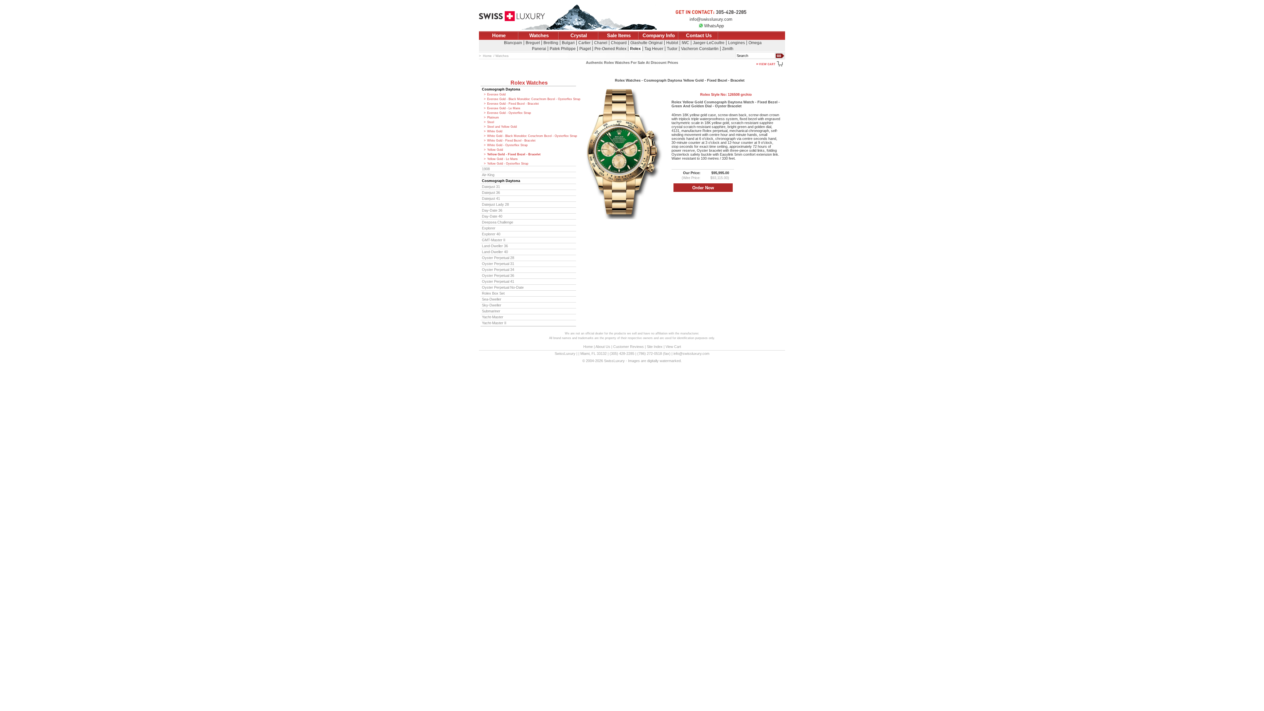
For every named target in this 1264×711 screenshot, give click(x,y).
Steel (490, 122)
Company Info (659, 35)
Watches (539, 35)
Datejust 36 (491, 193)
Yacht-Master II (494, 323)
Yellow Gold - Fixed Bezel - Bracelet (513, 154)
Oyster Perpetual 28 (498, 258)
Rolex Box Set (493, 293)
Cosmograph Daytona (501, 89)
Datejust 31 (491, 187)
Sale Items (619, 35)
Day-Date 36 (492, 210)
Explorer (488, 228)
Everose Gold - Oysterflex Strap (509, 113)
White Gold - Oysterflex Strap (507, 145)
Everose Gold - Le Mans (503, 108)
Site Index (655, 347)
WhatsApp (714, 25)
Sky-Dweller (491, 305)
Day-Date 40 (492, 216)
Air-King (488, 175)
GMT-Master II (493, 240)
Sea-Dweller (491, 299)
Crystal (578, 35)
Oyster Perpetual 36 (498, 275)
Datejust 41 (491, 198)
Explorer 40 (491, 234)
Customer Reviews (628, 347)
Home (499, 35)
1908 (486, 169)
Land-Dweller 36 (495, 246)
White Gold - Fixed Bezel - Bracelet (511, 140)
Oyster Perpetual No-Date (503, 287)
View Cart (673, 347)
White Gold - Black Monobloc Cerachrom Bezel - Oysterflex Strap (531, 136)
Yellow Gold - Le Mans (502, 159)
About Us (602, 347)
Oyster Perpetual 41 (498, 281)
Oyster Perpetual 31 (498, 264)
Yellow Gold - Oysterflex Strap (507, 163)
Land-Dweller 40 (495, 252)
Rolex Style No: (726, 94)
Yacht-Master (492, 317)
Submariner (491, 311)
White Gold (494, 131)
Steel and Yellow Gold (502, 126)
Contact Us (699, 35)
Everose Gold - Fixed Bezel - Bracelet (513, 103)
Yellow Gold (495, 149)
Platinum (493, 117)
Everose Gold (496, 94)
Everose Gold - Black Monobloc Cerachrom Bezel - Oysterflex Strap (531, 99)
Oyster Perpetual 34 (498, 270)
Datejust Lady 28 (495, 204)
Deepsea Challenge (497, 222)
